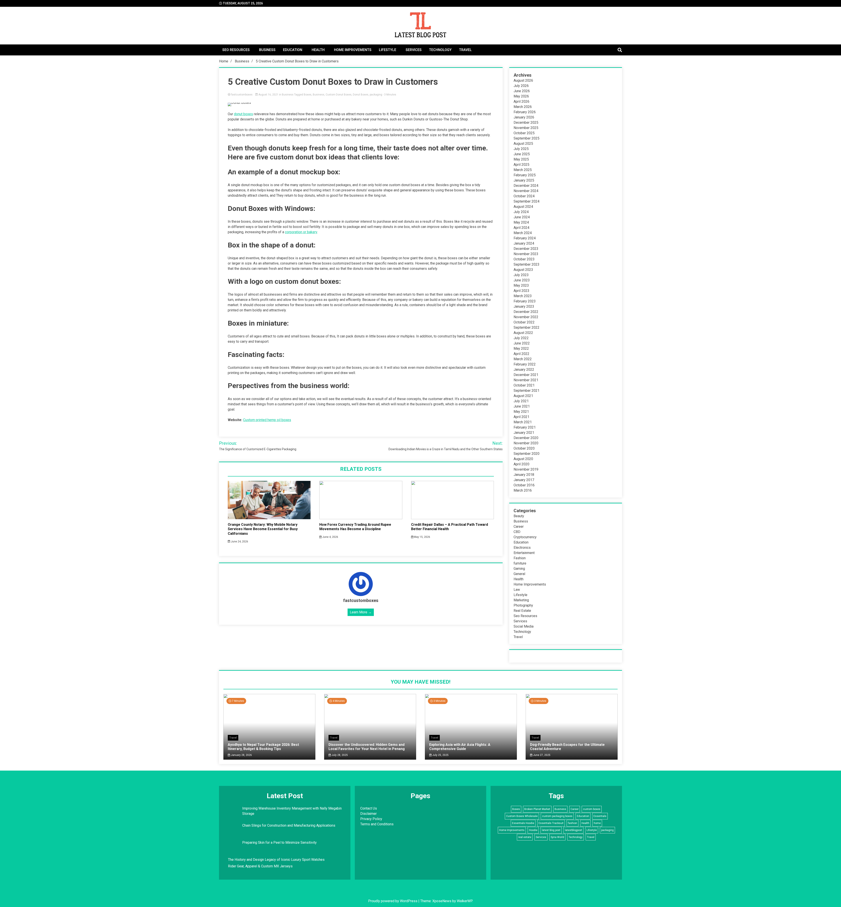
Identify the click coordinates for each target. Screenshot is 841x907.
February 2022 (525, 364)
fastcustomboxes (241, 94)
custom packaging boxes (557, 816)
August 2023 (523, 270)
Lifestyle (387, 50)
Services (414, 50)
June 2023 (522, 280)
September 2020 (526, 454)
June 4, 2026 (330, 536)
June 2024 (522, 217)
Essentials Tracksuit (551, 823)
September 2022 (526, 327)
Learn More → (361, 612)
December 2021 (526, 375)
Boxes (307, 94)
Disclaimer (368, 814)
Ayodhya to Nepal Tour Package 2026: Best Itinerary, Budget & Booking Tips (263, 747)
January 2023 (524, 306)
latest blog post (551, 830)
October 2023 (524, 259)
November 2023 (526, 254)
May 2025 (521, 159)
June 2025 (522, 154)
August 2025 (523, 143)
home (597, 823)
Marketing (521, 600)
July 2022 (521, 338)
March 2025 (523, 170)
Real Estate (522, 611)
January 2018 (524, 475)
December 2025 (526, 122)
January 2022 (524, 369)
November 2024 (526, 191)
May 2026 (521, 96)
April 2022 (521, 354)
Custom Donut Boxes (339, 94)
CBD (517, 532)
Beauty (519, 516)
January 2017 (524, 480)
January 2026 (524, 117)
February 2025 (525, 175)
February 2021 (525, 427)
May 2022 (521, 348)
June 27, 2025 (541, 755)
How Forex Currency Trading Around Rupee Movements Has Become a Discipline (355, 526)
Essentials (600, 816)
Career (519, 526)
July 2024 (521, 212)
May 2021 (521, 411)
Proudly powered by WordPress (393, 901)
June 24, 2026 (239, 541)
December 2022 (526, 312)
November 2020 (526, 443)
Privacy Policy (371, 819)
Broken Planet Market (537, 809)
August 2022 (523, 333)
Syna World (557, 837)
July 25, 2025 (440, 755)
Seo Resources (236, 50)
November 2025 (526, 128)
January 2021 (524, 433)
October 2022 (524, 322)
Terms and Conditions (377, 824)
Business (267, 50)
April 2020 (521, 464)
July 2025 (521, 149)
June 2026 (522, 91)
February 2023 (525, 301)
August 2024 (523, 207)
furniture (520, 563)
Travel (465, 50)
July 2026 (521, 86)
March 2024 (523, 233)
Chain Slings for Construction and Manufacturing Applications (288, 825)
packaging (376, 94)
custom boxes (591, 809)
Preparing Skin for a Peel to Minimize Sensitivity (280, 842)
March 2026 (523, 107)
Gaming (519, 568)
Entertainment (524, 553)
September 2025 (526, 138)
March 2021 (523, 422)
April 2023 (521, 291)
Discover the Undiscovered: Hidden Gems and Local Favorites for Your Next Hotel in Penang (367, 747)
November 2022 (526, 317)
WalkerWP (464, 901)
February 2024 (525, 238)
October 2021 (524, 385)
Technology (440, 50)
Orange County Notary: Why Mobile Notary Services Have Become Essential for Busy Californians (263, 529)
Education (292, 50)
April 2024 (521, 228)
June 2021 (522, 406)
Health (318, 50)
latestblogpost (573, 830)
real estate (524, 837)
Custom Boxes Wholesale (522, 816)
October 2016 (524, 485)
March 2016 (523, 490)
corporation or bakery (301, 232)
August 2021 (523, 396)
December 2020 (526, 438)
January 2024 (524, 243)
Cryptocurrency (525, 537)
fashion (572, 823)
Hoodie (533, 830)
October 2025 (524, 133)
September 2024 (526, 201)
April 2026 (521, 101)
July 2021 (521, 401)
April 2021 (521, 417)
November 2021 (526, 380)
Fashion (520, 558)
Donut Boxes (360, 94)
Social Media (524, 626)
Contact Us (368, 808)
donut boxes (243, 114)
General (519, 574)
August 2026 (523, 80)
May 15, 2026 (421, 536)
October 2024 (524, 196)
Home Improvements (352, 50)
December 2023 (526, 249)
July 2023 (521, 275)
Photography (523, 605)
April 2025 (521, 164)
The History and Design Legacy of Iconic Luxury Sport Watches (276, 860)
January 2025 (524, 180)
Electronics (522, 547)
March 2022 (523, 359)
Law (517, 590)
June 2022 (522, 343)
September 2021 (526, 390)
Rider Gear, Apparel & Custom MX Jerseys (260, 866)
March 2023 (523, 296)
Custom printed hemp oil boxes (267, 420)
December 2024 (526, 186)
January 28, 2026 (241, 755)
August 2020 (523, 459)
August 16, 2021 (268, 94)
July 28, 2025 (339, 755)
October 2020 (524, 448)
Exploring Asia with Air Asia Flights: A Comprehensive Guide (459, 747)
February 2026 (525, 112)
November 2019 (526, 469)
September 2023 (526, 264)
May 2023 (521, 285)
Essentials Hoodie (523, 823)
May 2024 (521, 222)
